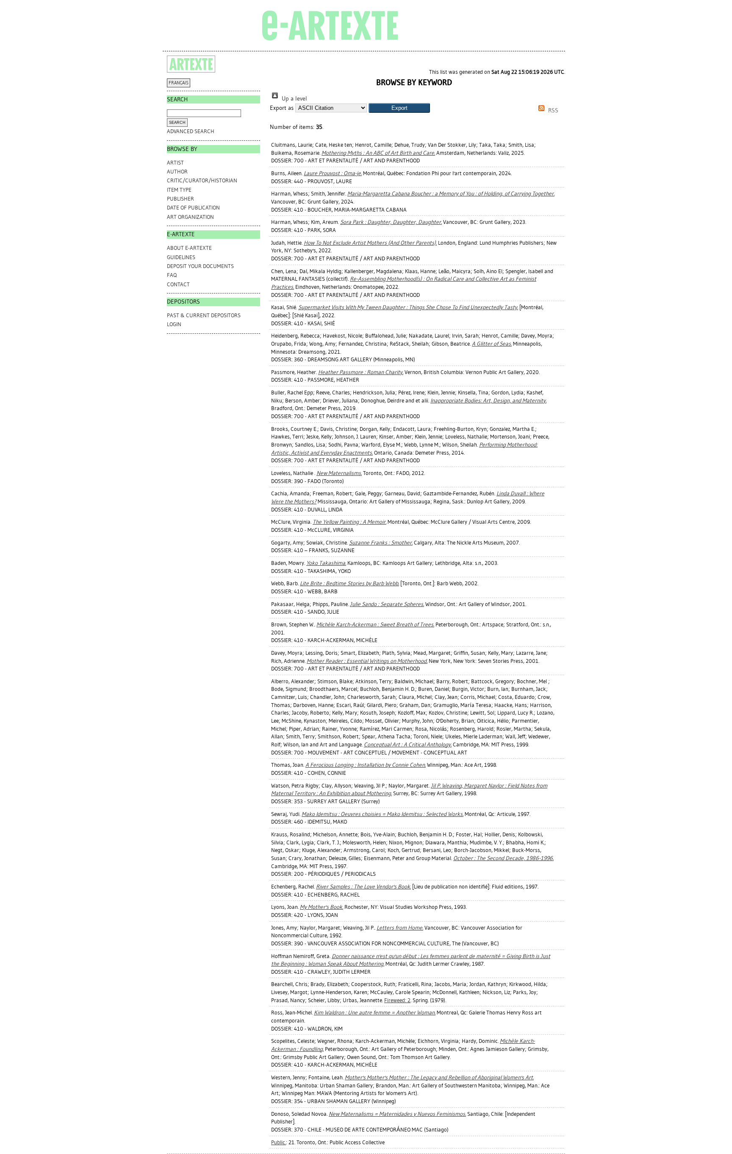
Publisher (180, 199)
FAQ (172, 275)
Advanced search (190, 131)
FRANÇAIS (179, 83)
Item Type (179, 190)
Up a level (293, 98)
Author (177, 171)
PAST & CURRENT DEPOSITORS (204, 315)
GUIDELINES (181, 257)
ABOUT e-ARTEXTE (189, 248)
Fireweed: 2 (397, 1000)
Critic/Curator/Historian (202, 180)
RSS (552, 110)
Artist (175, 162)
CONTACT (178, 284)
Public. (278, 1142)
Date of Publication (193, 207)
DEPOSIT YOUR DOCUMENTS (200, 266)
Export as (282, 108)
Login (174, 324)
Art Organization (190, 217)
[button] (399, 108)
